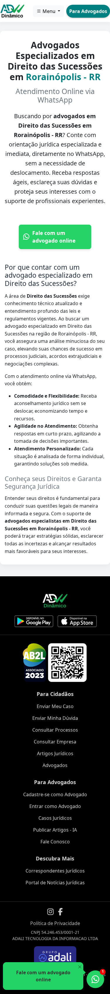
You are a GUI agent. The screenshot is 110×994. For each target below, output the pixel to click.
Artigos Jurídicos (55, 753)
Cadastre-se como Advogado (55, 794)
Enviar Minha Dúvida (55, 718)
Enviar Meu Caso (55, 706)
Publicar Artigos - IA (55, 830)
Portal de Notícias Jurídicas (55, 882)
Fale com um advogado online (53, 236)
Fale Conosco (55, 841)
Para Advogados (88, 11)
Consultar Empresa (55, 741)
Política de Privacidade (55, 923)
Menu (49, 11)
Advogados (55, 765)
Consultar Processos (55, 730)
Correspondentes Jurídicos (55, 871)
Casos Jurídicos (55, 818)
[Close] (79, 967)
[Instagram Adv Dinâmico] (50, 911)
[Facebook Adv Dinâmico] (60, 911)
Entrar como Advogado (55, 806)
